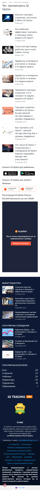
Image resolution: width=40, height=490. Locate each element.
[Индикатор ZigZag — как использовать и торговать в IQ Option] (7, 332)
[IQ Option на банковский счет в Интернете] (7, 344)
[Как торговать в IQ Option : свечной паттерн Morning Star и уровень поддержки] (7, 131)
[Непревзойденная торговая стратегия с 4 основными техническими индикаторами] (7, 315)
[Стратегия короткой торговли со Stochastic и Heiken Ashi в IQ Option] (7, 290)
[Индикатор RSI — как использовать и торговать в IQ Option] (7, 354)
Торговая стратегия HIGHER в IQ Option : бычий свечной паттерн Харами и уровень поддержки (25, 113)
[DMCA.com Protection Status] (20, 414)
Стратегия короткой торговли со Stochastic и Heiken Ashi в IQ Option (24, 289)
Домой (4, 2)
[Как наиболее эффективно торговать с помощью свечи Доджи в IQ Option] (7, 32)
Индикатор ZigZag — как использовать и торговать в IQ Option (25, 332)
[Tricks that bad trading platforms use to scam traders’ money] (7, 50)
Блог (8, 457)
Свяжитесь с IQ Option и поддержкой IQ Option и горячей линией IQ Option (20, 461)
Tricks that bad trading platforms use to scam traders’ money (26, 49)
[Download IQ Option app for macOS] (10, 191)
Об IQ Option (26, 444)
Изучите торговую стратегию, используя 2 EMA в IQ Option (26, 17)
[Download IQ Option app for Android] (27, 176)
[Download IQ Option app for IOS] (10, 176)
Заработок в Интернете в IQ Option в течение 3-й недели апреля (26, 78)
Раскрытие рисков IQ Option (14, 454)
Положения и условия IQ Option (19, 451)
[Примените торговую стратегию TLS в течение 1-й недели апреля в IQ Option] (7, 93)
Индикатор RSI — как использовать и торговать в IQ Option (25, 354)
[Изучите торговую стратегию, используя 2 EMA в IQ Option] (7, 18)
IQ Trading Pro (14, 444)
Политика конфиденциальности (19, 447)
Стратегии (28, 457)
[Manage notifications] (5, 485)
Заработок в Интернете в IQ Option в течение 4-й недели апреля (26, 64)
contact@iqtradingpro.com (27, 440)
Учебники (31, 454)
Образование (17, 457)
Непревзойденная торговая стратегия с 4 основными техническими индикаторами (26, 314)
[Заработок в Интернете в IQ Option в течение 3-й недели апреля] (7, 79)
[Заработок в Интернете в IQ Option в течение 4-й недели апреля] (7, 64)
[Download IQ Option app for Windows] (27, 191)
